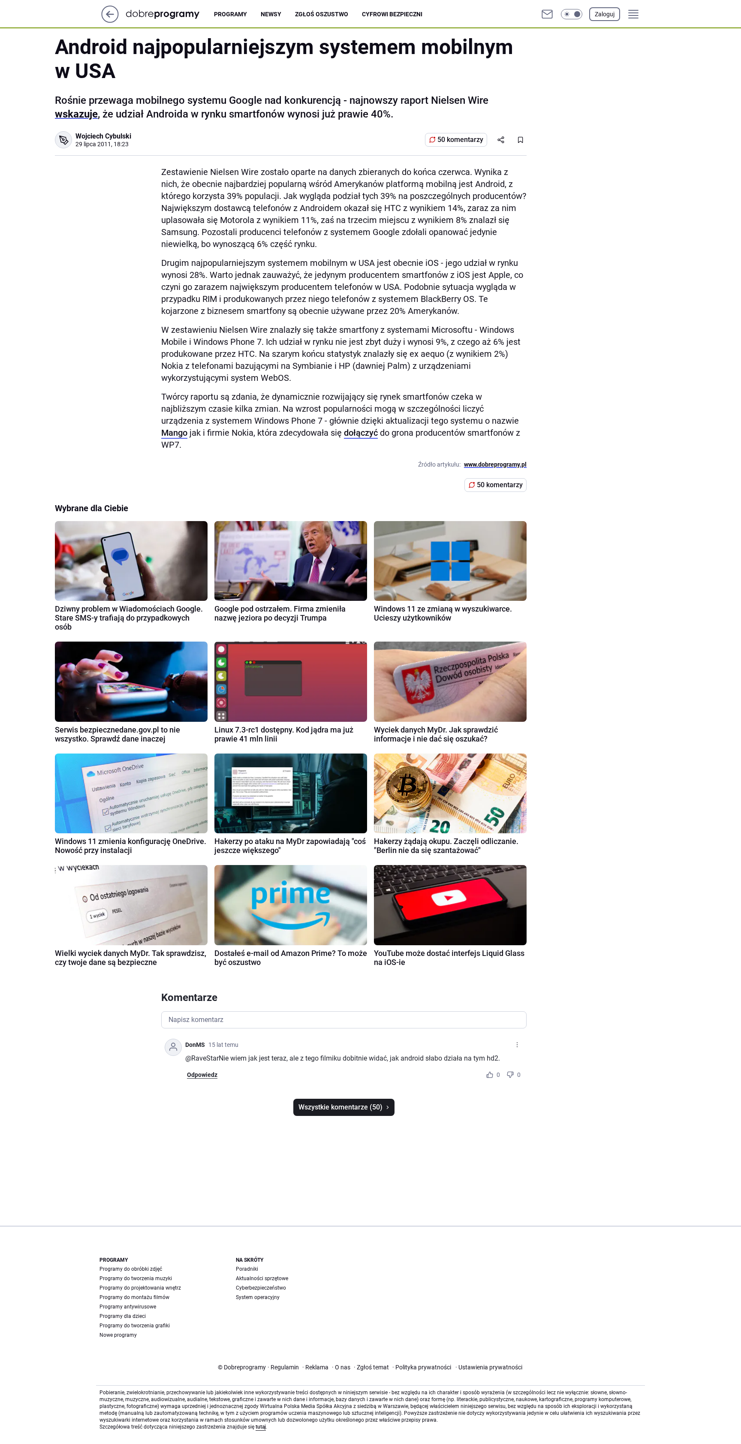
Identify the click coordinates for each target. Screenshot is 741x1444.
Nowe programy (118, 1335)
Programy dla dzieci (122, 1316)
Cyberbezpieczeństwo (261, 1288)
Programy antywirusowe (127, 1307)
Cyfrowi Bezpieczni (392, 14)
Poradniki (247, 1269)
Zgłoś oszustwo (321, 14)
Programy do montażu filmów (134, 1297)
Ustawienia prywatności (488, 1367)
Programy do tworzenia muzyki (135, 1278)
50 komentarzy (460, 140)
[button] (571, 14)
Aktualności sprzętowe (262, 1278)
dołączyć (361, 433)
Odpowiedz (202, 1074)
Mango (174, 433)
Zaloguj (604, 14)
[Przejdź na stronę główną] (110, 20)
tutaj (261, 1427)
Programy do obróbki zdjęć (130, 1269)
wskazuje (76, 114)
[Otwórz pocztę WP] (547, 14)
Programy (230, 14)
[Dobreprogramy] (169, 13)
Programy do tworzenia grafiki (134, 1326)
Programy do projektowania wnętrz (140, 1288)
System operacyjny (258, 1297)
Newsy (271, 14)
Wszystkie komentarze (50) (340, 1107)
